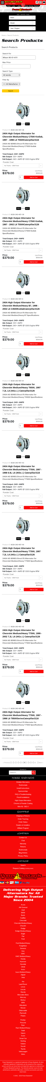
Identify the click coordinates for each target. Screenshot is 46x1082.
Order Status (23, 822)
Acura (23, 905)
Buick (23, 915)
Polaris (23, 1016)
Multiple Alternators (23, 782)
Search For (6, 53)
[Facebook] (37, 2)
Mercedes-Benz (23, 995)
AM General (23, 907)
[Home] (23, 9)
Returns (23, 847)
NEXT (27, 124)
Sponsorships (23, 791)
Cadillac (23, 918)
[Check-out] (23, 5)
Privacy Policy (23, 856)
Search (10, 91)
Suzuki (23, 1046)
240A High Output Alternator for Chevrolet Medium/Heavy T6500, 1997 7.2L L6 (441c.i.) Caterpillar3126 (21, 387)
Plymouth (23, 1013)
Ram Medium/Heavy (23, 1028)
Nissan (23, 1008)
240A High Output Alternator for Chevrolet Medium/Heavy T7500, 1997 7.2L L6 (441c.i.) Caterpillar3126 (21, 551)
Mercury (23, 997)
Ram (23, 1025)
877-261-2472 (13, 2)
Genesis (23, 948)
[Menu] (2, 2)
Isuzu (23, 969)
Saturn (23, 1033)
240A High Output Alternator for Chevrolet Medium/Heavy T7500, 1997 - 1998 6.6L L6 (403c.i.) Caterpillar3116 (22, 469)
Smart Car (23, 1038)
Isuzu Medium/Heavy (23, 972)
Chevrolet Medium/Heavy (23, 923)
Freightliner (23, 946)
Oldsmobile (23, 1010)
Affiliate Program (23, 828)
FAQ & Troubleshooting (23, 794)
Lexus (23, 987)
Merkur (23, 1000)
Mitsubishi (23, 1005)
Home (4, 35)
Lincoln (23, 989)
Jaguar (23, 975)
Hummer (23, 961)
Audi (23, 910)
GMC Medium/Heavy (23, 956)
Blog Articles (23, 853)
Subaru (23, 1044)
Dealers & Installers (23, 825)
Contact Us (23, 837)
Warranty (23, 844)
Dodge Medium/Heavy (23, 931)
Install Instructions (23, 788)
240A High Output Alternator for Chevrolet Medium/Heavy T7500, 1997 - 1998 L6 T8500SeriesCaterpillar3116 (22, 715)
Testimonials (23, 785)
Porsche (23, 1023)
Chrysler (23, 926)
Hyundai (23, 964)
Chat (23, 840)
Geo (23, 951)
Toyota (23, 1049)
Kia (23, 981)
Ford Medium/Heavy (23, 943)
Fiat (23, 936)
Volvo (23, 1054)
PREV (18, 124)
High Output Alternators (23, 800)
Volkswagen (23, 1051)
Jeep (23, 977)
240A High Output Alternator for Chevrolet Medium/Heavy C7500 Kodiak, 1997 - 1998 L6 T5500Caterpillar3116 (22, 136)
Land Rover (23, 984)
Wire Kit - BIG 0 (23, 806)
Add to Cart (34, 177)
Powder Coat (8, 162)
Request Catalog (23, 868)
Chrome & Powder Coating (23, 803)
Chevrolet (23, 920)
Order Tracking (23, 819)
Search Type (7, 71)
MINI (23, 1002)
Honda (23, 959)
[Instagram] (40, 2)
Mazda (23, 992)
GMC (23, 954)
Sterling (23, 1041)
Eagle (23, 934)
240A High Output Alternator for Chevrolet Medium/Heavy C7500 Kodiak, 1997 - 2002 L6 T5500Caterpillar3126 (22, 221)
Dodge (23, 928)
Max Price (6, 62)
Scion (23, 1036)
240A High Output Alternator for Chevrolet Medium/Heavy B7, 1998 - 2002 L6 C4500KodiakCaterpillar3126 (21, 305)
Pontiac (23, 1020)
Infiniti (23, 967)
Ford (23, 939)
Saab (23, 1030)
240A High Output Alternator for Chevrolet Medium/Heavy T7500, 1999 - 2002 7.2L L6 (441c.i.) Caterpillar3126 (22, 633)
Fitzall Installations (23, 797)
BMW (23, 913)
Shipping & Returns (23, 816)
